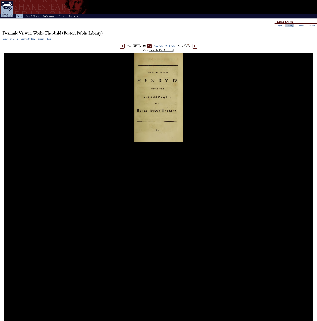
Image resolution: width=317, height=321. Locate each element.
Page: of (136, 46)
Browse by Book (10, 39)
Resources (73, 16)
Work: (146, 50)
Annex (312, 25)
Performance (48, 16)
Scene (61, 16)
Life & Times (32, 16)
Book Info (170, 46)
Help (49, 39)
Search (41, 39)
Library (289, 25)
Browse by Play (28, 39)
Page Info (158, 46)
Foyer (279, 25)
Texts (19, 16)
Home (7, 9)
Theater (301, 25)
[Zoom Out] (188, 46)
